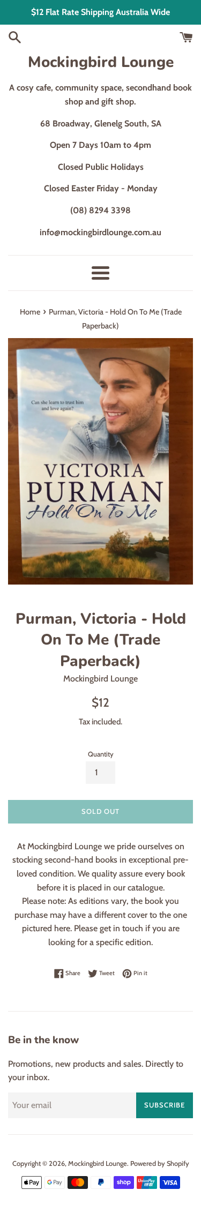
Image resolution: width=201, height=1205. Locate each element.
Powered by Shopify (159, 1163)
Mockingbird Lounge (101, 62)
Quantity (101, 754)
